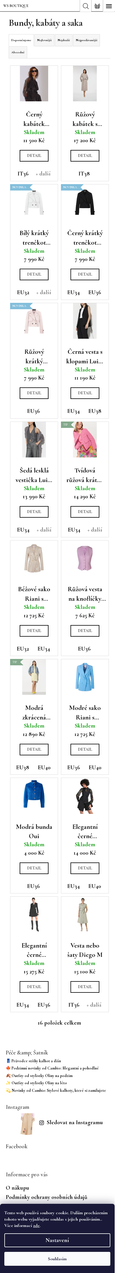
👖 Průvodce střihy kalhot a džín (33, 1061)
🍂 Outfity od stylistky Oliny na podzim (39, 1076)
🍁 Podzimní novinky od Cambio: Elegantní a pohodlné (52, 1068)
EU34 (73, 292)
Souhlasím (57, 1259)
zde (36, 1225)
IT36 (23, 173)
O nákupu (17, 1187)
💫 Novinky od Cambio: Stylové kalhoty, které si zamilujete (56, 1090)
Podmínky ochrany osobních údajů (46, 1197)
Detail (34, 155)
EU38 (94, 411)
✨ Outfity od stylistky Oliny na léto (36, 1083)
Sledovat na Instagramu (75, 1122)
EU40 (44, 767)
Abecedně (18, 52)
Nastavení (57, 1240)
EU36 (94, 292)
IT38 (84, 173)
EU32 (23, 292)
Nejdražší (63, 40)
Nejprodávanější (86, 40)
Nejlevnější (44, 40)
